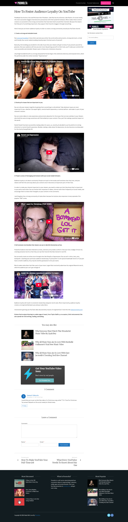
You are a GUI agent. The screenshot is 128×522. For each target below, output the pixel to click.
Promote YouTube (81, 3)
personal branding (22, 38)
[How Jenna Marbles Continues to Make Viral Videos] (19, 492)
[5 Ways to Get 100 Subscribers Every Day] (19, 483)
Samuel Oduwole (33, 395)
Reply (25, 406)
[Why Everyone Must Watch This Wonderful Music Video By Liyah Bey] (93, 483)
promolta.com (67, 486)
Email (42, 442)
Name (23, 442)
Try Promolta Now (44, 380)
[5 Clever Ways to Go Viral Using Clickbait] (19, 502)
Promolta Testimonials (93, 3)
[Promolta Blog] (20, 3)
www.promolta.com (77, 310)
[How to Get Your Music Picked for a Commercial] (28, 374)
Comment (24, 423)
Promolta (37, 515)
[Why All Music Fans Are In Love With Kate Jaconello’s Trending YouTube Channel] (93, 502)
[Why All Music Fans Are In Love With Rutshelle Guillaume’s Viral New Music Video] (93, 492)
